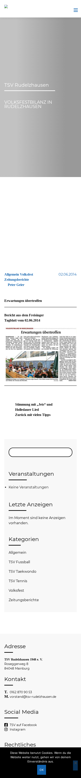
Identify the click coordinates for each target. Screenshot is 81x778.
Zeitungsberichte (24, 600)
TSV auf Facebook (23, 725)
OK (42, 770)
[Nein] (75, 765)
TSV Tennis (18, 581)
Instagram (17, 729)
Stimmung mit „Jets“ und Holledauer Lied (33, 407)
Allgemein (17, 553)
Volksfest (16, 590)
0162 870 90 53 (21, 692)
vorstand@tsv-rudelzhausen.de (33, 697)
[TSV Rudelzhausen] (11, 6)
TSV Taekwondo (22, 571)
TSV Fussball (19, 562)
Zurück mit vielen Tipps (33, 415)
